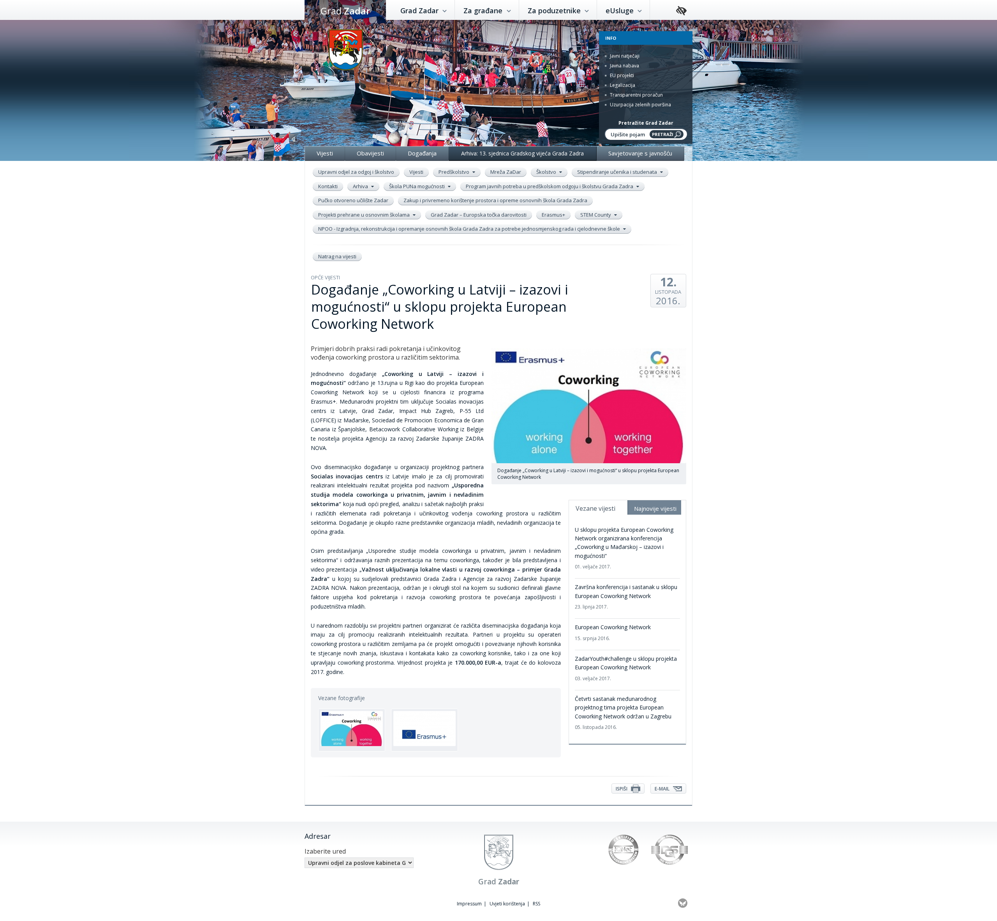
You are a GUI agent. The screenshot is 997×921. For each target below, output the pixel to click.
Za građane (483, 10)
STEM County (596, 214)
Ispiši (622, 788)
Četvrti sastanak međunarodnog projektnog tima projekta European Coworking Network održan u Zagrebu (623, 712)
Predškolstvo (454, 171)
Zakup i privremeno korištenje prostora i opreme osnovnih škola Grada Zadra (495, 200)
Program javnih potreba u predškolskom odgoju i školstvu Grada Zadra (550, 186)
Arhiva (361, 186)
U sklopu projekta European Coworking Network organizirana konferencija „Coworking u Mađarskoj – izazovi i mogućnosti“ (624, 548)
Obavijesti (370, 153)
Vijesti (325, 153)
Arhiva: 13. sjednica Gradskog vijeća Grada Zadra (522, 153)
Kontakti (328, 186)
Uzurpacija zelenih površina (640, 104)
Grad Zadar (420, 10)
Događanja (422, 153)
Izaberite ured (325, 851)
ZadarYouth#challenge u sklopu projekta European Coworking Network (626, 668)
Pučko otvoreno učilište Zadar (353, 200)
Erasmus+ (553, 214)
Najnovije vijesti (655, 508)
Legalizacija (622, 85)
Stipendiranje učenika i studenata (617, 171)
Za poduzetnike (555, 10)
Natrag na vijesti (337, 256)
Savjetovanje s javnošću (640, 153)
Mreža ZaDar (505, 171)
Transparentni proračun (636, 95)
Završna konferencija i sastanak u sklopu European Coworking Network (626, 596)
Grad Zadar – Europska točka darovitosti (479, 214)
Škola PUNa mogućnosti (417, 186)
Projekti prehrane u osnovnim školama (364, 214)
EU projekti (621, 75)
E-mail (663, 788)
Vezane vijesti (595, 508)
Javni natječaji (624, 56)
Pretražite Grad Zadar (645, 123)
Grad (345, 10)
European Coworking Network (613, 632)
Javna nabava (624, 65)
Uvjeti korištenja (507, 903)
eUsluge (621, 10)
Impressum (469, 903)
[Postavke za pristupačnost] (681, 11)
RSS (536, 903)
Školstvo (546, 171)
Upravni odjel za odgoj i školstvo (356, 171)
